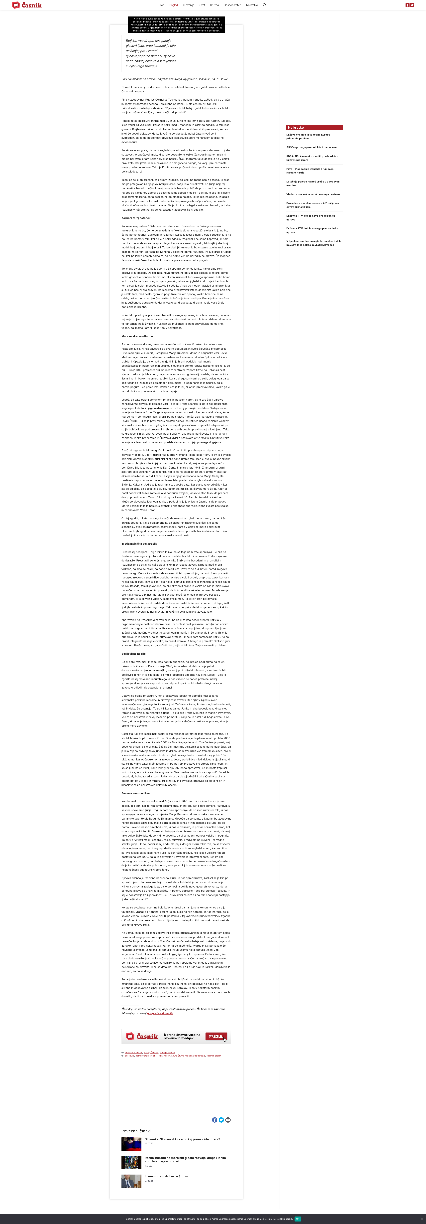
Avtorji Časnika (151, 1052)
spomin (210, 1055)
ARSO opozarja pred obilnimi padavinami (312, 147)
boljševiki (129, 1055)
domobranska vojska (146, 1055)
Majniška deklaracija (195, 1055)
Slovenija (188, 5)
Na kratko (252, 5)
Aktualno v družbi (133, 1052)
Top (162, 5)
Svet (202, 5)
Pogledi (173, 5)
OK (297, 1219)
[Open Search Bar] (264, 5)
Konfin (167, 1055)
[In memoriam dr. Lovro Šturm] (131, 1187)
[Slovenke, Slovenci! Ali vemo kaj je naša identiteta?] (131, 1149)
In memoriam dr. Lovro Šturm (166, 1176)
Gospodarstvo (232, 5)
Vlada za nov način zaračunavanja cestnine (313, 194)
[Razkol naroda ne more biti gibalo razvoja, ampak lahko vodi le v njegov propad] (131, 1168)
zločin (218, 1055)
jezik (160, 1055)
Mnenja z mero (167, 1052)
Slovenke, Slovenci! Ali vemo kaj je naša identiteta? (182, 1139)
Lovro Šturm (177, 1055)
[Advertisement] (176, 1090)
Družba (214, 5)
